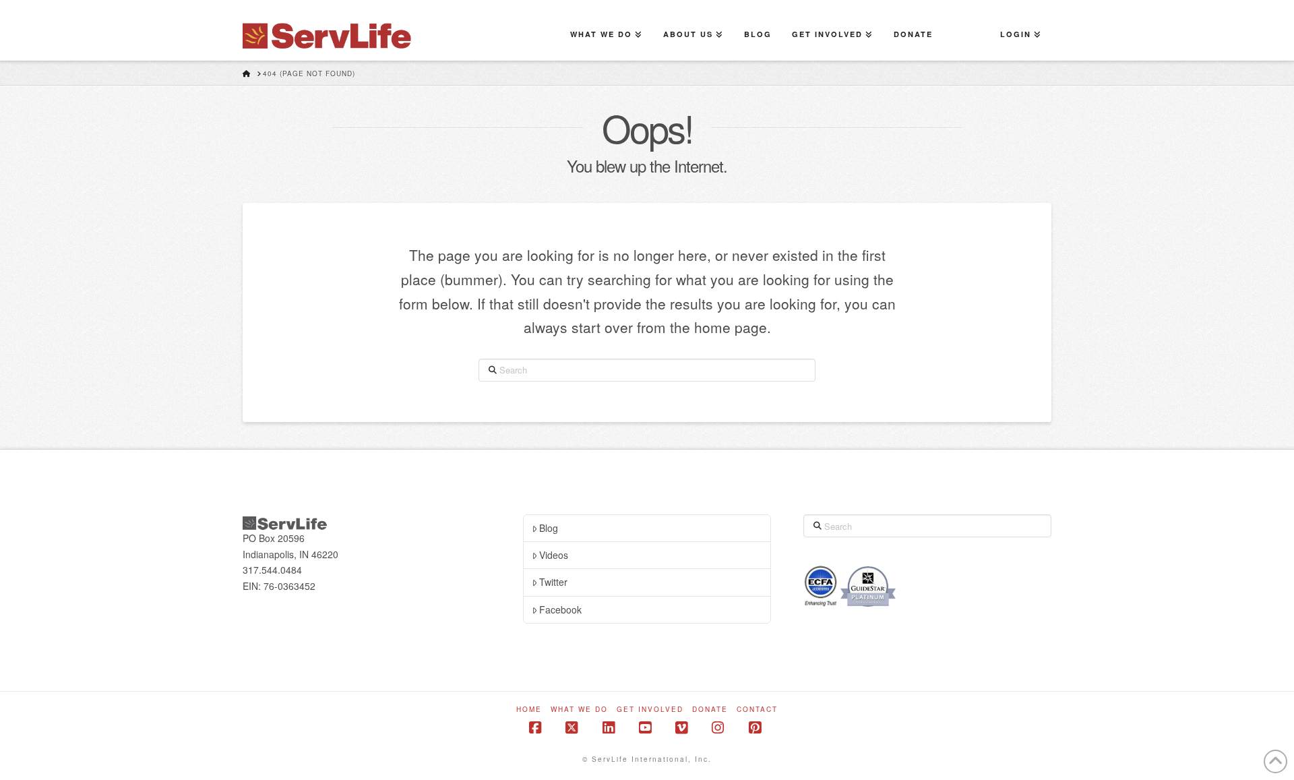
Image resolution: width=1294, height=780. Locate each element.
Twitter (553, 582)
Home (529, 709)
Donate (710, 709)
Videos (553, 555)
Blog (548, 528)
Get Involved (650, 709)
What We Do (579, 709)
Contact (757, 709)
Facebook (560, 609)
